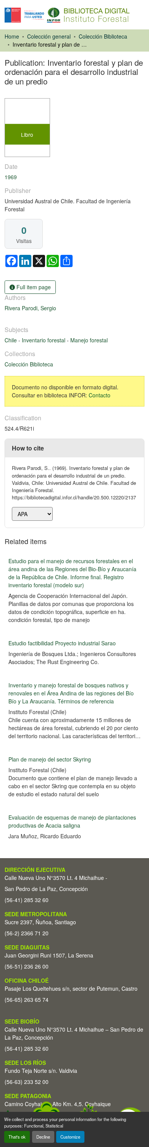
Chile (11, 340)
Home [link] (12, 36)
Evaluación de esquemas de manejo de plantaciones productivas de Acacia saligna (72, 821)
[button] (67, 15)
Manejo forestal (89, 340)
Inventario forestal (44, 340)
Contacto (99, 395)
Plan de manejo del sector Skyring (49, 759)
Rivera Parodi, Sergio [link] (30, 308)
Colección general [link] (49, 36)
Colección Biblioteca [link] (103, 36)
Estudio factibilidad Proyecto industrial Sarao (62, 643)
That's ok (17, 1137)
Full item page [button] (33, 287)
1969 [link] (11, 177)
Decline (43, 1137)
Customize (70, 1137)
